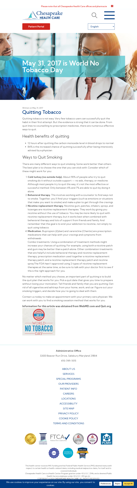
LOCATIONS (68, 398)
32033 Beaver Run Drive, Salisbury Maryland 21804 (68, 355)
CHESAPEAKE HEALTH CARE (66, 479)
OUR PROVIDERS (68, 383)
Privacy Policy (68, 413)
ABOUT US (68, 368)
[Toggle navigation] (109, 15)
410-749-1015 (68, 360)
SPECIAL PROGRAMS (68, 378)
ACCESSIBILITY (68, 403)
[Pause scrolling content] (112, 6)
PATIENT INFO (68, 388)
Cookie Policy (68, 418)
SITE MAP (68, 408)
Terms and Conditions (68, 423)
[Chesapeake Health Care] (42, 15)
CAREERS (68, 393)
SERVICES (68, 373)
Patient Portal (36, 26)
